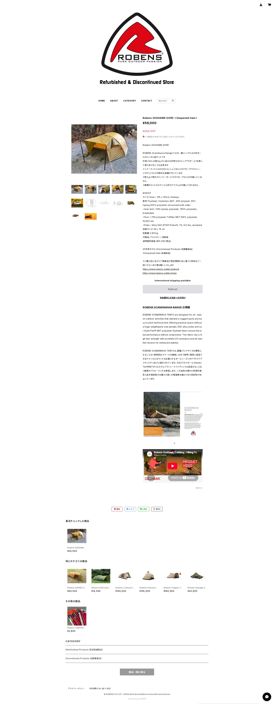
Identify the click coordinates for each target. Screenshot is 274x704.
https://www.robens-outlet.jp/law (160, 273)
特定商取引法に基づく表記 (100, 688)
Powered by (134, 699)
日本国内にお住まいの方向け (173, 297)
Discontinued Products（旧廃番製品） (84, 658)
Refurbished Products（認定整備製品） (84, 649)
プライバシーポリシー (76, 688)
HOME (101, 100)
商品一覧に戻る (137, 672)
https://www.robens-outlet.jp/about (161, 269)
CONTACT (146, 100)
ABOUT (114, 100)
